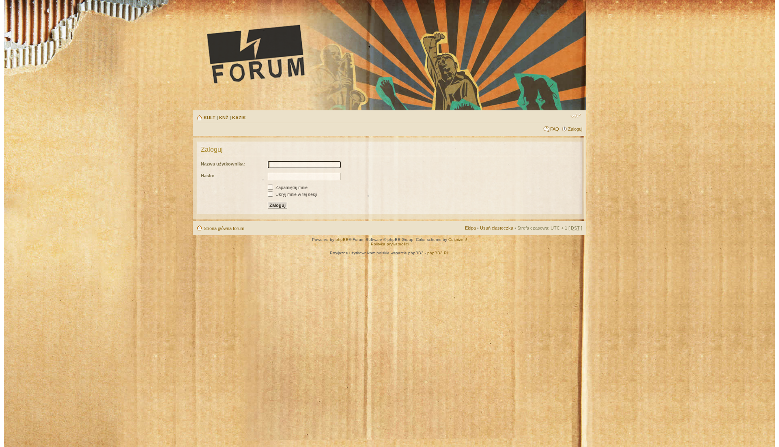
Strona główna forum (224, 228)
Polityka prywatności (390, 244)
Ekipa (470, 228)
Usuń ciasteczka (496, 228)
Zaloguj (575, 129)
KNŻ (223, 117)
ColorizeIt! (457, 239)
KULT (209, 117)
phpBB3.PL (438, 253)
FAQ (554, 129)
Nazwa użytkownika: (223, 163)
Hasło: (208, 175)
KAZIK (239, 117)
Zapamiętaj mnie (291, 187)
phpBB (342, 239)
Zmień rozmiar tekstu (576, 116)
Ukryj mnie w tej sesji (295, 194)
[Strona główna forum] (331, 53)
